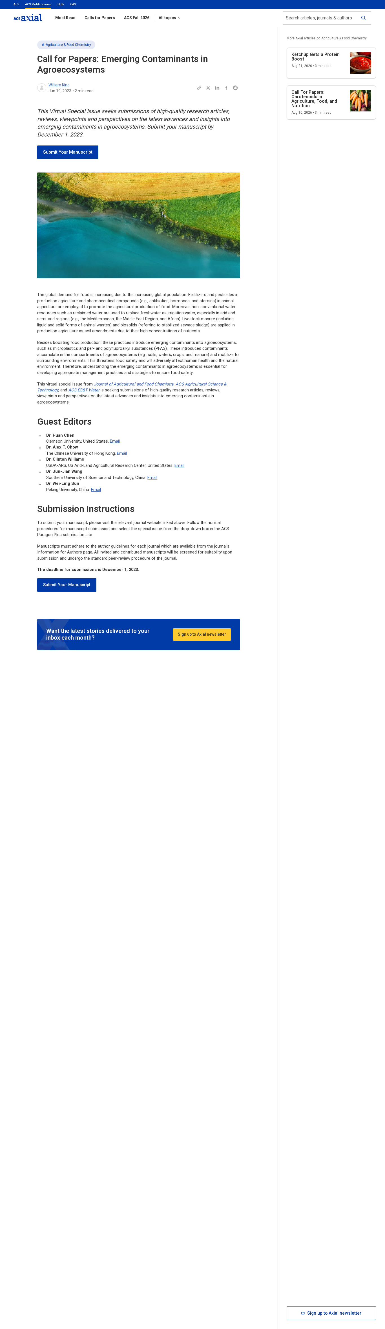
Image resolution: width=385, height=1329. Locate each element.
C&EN (60, 4)
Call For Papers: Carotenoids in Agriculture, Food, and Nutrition (314, 98)
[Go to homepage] (28, 17)
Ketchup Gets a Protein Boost (315, 57)
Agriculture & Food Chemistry (68, 45)
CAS (73, 4)
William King (59, 85)
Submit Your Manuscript (67, 152)
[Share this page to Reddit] (235, 87)
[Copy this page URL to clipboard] (199, 87)
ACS (16, 4)
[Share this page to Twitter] (208, 87)
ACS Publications (38, 4)
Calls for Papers (100, 17)
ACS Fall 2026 (136, 17)
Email (115, 441)
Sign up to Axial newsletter (202, 634)
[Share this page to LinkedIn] (217, 87)
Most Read (65, 17)
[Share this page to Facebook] (226, 87)
